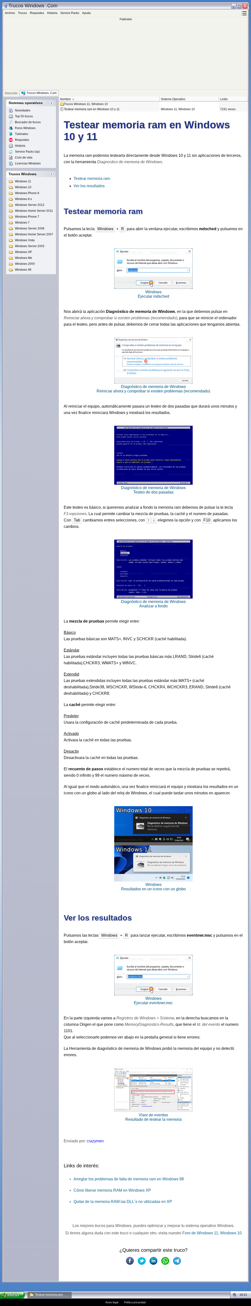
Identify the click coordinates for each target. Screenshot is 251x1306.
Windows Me (23, 258)
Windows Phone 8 (27, 193)
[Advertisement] (125, 55)
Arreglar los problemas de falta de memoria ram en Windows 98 (129, 1179)
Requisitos (37, 13)
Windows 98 (23, 269)
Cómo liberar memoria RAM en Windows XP (112, 1190)
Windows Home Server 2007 (34, 234)
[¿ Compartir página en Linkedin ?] (153, 1261)
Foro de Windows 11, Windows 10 (212, 1233)
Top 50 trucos (24, 116)
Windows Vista (25, 240)
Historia (52, 13)
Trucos (22, 13)
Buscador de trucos (28, 122)
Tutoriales (21, 134)
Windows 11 (23, 181)
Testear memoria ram (92, 178)
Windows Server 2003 (29, 246)
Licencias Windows (28, 163)
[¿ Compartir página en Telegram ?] (177, 1261)
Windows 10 (23, 187)
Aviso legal (111, 1302)
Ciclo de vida (23, 157)
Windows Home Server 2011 (34, 211)
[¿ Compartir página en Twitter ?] (142, 1261)
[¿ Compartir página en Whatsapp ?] (165, 1261)
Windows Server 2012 (29, 205)
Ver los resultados (89, 186)
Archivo (10, 13)
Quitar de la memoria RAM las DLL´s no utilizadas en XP (123, 1201)
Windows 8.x (23, 199)
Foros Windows (25, 128)
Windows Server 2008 (29, 228)
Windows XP (23, 252)
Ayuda (86, 13)
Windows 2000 (25, 264)
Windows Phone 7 (27, 216)
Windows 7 (22, 222)
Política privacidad (135, 1302)
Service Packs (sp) (27, 151)
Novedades (22, 110)
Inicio (13, 1295)
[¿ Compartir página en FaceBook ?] (130, 1261)
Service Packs (69, 13)
